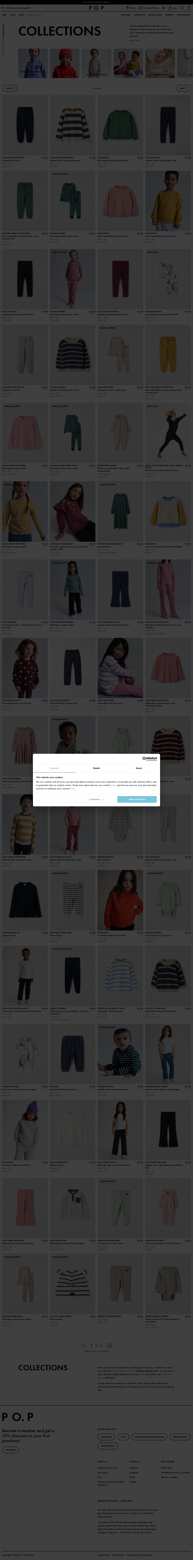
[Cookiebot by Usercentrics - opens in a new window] (144, 759)
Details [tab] (96, 768)
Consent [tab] (54, 768)
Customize (94, 799)
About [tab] (139, 768)
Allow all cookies (137, 799)
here (113, 785)
